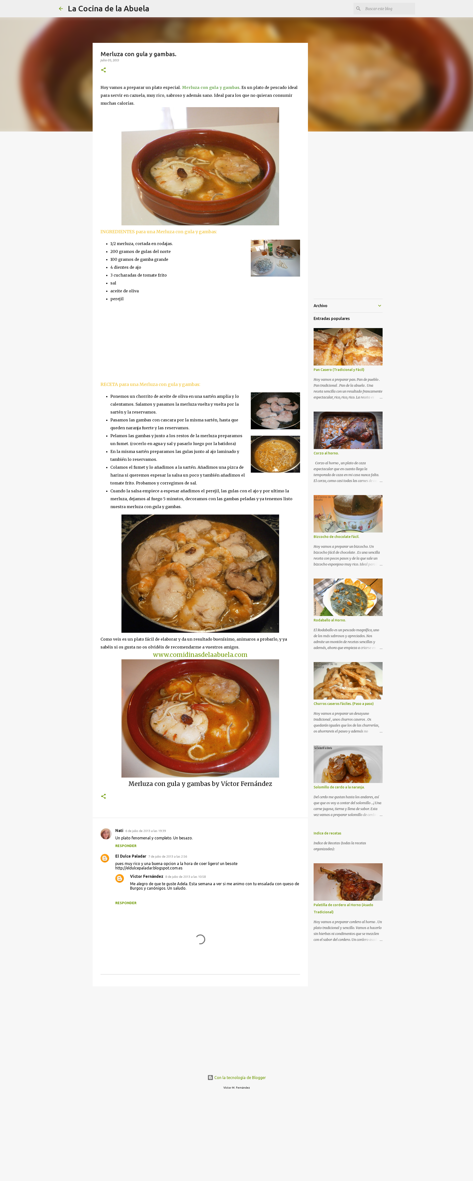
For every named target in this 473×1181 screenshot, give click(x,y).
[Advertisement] (142, 341)
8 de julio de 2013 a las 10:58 (185, 876)
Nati (119, 830)
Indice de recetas (327, 833)
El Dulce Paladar (130, 856)
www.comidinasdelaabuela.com (200, 655)
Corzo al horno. (326, 453)
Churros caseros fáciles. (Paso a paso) (344, 704)
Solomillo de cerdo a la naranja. (339, 787)
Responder (125, 846)
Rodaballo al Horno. (330, 620)
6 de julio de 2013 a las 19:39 (145, 830)
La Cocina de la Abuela (108, 8)
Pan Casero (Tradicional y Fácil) (339, 370)
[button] (103, 70)
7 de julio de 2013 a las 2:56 (167, 856)
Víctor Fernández (146, 876)
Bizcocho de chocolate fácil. (336, 537)
